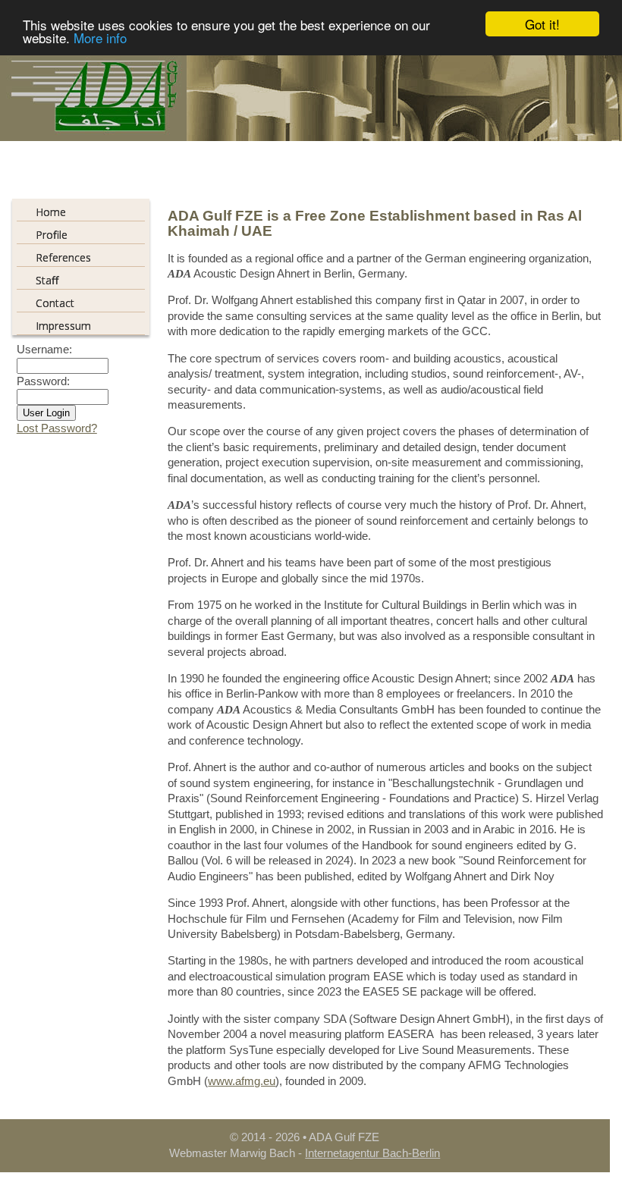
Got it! (542, 23)
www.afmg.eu (241, 1081)
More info (100, 37)
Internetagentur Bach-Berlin (372, 1153)
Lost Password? (57, 428)
